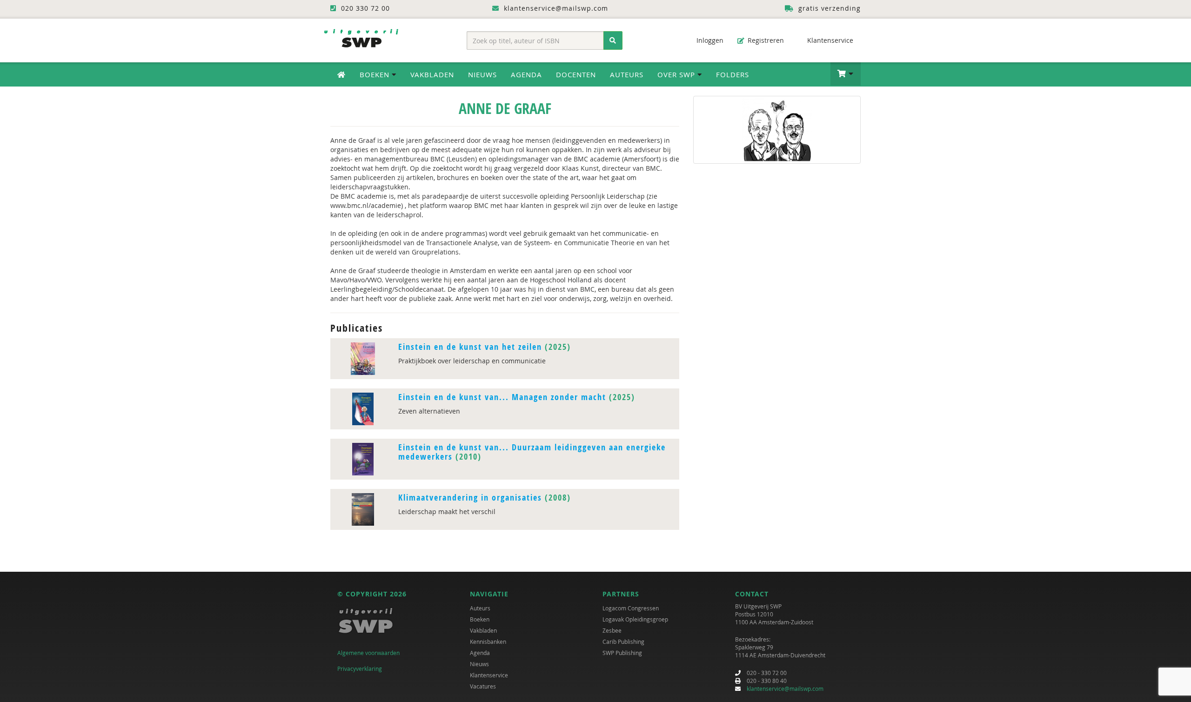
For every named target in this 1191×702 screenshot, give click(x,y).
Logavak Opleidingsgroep (635, 619)
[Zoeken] (612, 40)
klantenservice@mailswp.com (785, 688)
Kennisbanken (488, 641)
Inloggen (709, 40)
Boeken (479, 619)
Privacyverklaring (359, 668)
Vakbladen (432, 74)
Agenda (526, 74)
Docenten (576, 74)
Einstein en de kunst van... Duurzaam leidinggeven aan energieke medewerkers (532, 451)
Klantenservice (829, 40)
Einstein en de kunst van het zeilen (470, 347)
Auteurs (626, 74)
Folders (732, 74)
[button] (845, 74)
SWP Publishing (622, 652)
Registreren (765, 40)
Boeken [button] (376, 74)
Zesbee (612, 630)
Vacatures (483, 686)
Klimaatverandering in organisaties (470, 497)
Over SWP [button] (677, 74)
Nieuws (482, 74)
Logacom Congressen (630, 608)
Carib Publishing (623, 641)
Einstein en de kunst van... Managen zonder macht (502, 397)
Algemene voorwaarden (368, 652)
